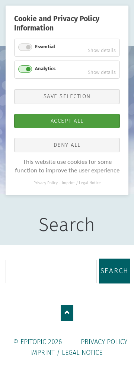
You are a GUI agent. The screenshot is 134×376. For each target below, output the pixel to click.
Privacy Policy (104, 342)
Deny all (67, 145)
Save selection (67, 96)
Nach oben (67, 313)
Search (114, 271)
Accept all (67, 120)
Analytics (45, 68)
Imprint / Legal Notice (66, 353)
